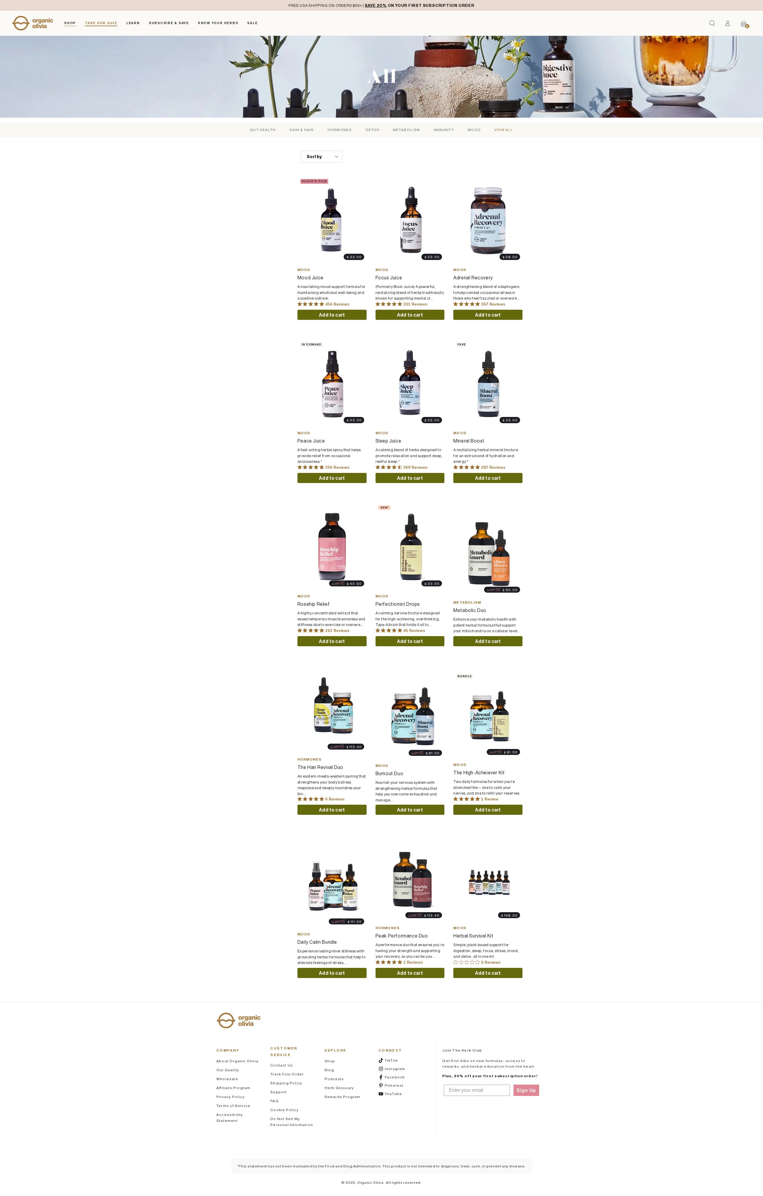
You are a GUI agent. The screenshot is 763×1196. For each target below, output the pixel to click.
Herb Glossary (339, 1088)
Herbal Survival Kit (473, 936)
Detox (372, 129)
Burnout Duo (390, 773)
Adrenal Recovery (473, 278)
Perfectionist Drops (398, 604)
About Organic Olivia (237, 1061)
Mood (474, 129)
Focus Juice (389, 278)
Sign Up (526, 1090)
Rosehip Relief (313, 604)
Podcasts (334, 1079)
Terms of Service (233, 1105)
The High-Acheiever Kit (479, 772)
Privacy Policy (230, 1096)
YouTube (398, 1093)
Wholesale (227, 1079)
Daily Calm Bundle (317, 942)
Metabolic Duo (469, 610)
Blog (329, 1070)
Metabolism (406, 129)
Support (278, 1092)
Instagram (398, 1068)
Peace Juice (311, 441)
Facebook (398, 1076)
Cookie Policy (284, 1110)
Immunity (444, 129)
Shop (330, 1061)
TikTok (398, 1060)
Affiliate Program (233, 1088)
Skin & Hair (301, 129)
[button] (712, 23)
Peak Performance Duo (402, 936)
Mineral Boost (469, 441)
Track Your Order (287, 1074)
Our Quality (227, 1070)
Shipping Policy (286, 1083)
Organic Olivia (370, 1182)
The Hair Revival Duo (320, 767)
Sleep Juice (388, 441)
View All (503, 129)
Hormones (340, 129)
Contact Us (281, 1065)
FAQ (274, 1101)
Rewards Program (343, 1096)
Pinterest (398, 1085)
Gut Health (263, 129)
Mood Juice (310, 278)
